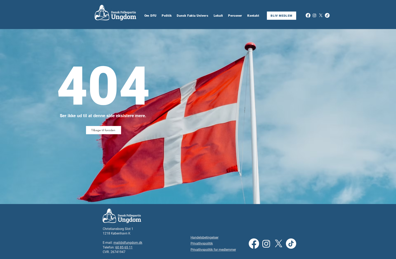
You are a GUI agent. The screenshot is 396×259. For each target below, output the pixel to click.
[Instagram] (314, 15)
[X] (320, 15)
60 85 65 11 (124, 247)
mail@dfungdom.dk (127, 243)
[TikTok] (327, 15)
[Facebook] (308, 15)
